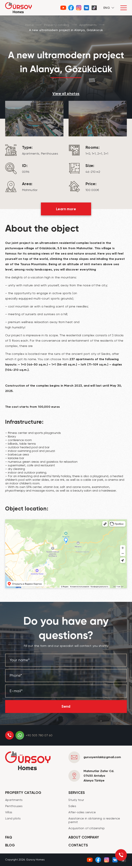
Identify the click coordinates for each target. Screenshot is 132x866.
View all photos (65, 93)
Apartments (88, 25)
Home (29, 25)
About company (83, 837)
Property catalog (56, 25)
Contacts (78, 845)
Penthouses (14, 806)
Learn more (66, 209)
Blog (10, 845)
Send (66, 706)
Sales (72, 806)
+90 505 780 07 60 (39, 735)
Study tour (76, 800)
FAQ (8, 837)
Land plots (13, 818)
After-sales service (82, 812)
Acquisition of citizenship (86, 828)
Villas (8, 812)
